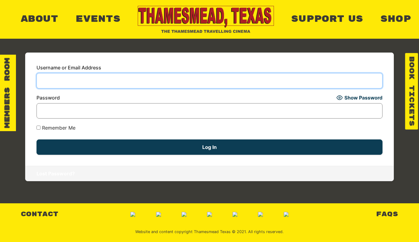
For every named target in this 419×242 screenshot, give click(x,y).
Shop (395, 19)
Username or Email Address (69, 67)
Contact (39, 214)
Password (48, 98)
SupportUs (327, 19)
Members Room (7, 93)
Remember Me (57, 128)
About (39, 19)
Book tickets (411, 91)
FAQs (387, 214)
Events (98, 19)
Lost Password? (56, 173)
